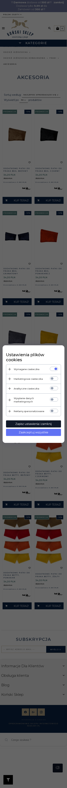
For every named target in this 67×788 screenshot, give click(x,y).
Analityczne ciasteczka (26, 388)
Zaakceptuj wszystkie (33, 432)
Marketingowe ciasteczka (28, 378)
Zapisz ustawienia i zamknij (33, 424)
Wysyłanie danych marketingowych (24, 400)
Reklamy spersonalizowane (29, 411)
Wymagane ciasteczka (26, 369)
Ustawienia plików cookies (25, 357)
